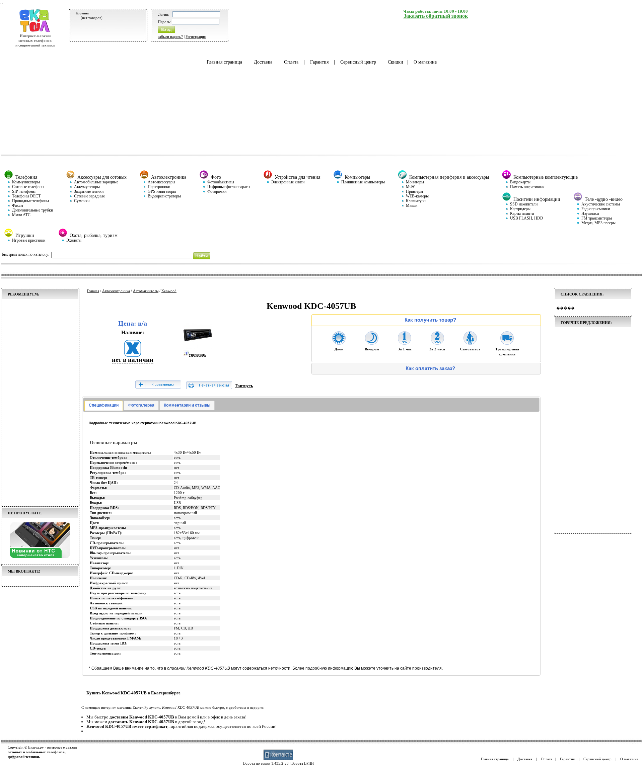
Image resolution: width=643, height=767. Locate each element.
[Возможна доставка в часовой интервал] (404, 342)
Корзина (82, 13)
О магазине (425, 62)
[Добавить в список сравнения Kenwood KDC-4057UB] (158, 385)
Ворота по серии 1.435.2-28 (266, 763)
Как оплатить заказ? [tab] (430, 368)
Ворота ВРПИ (302, 763)
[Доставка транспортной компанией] (507, 342)
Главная (93, 291)
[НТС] (40, 557)
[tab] (103, 406)
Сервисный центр (358, 62)
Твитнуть (244, 385)
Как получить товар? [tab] (430, 320)
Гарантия (319, 62)
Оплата (291, 62)
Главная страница (224, 62)
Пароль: (164, 22)
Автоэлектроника (116, 291)
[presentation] (104, 405)
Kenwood (168, 291)
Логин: (163, 14)
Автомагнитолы (145, 291)
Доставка (263, 62)
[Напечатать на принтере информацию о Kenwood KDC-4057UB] (209, 387)
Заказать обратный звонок (436, 16)
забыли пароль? (170, 36)
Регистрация (196, 36)
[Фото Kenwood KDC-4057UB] (198, 348)
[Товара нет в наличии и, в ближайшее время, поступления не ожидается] (132, 354)
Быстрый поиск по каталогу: (25, 254)
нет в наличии (132, 359)
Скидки (395, 62)
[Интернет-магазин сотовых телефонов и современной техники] (35, 31)
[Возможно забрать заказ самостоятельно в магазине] (470, 342)
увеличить (197, 354)
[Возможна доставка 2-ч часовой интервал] (437, 342)
